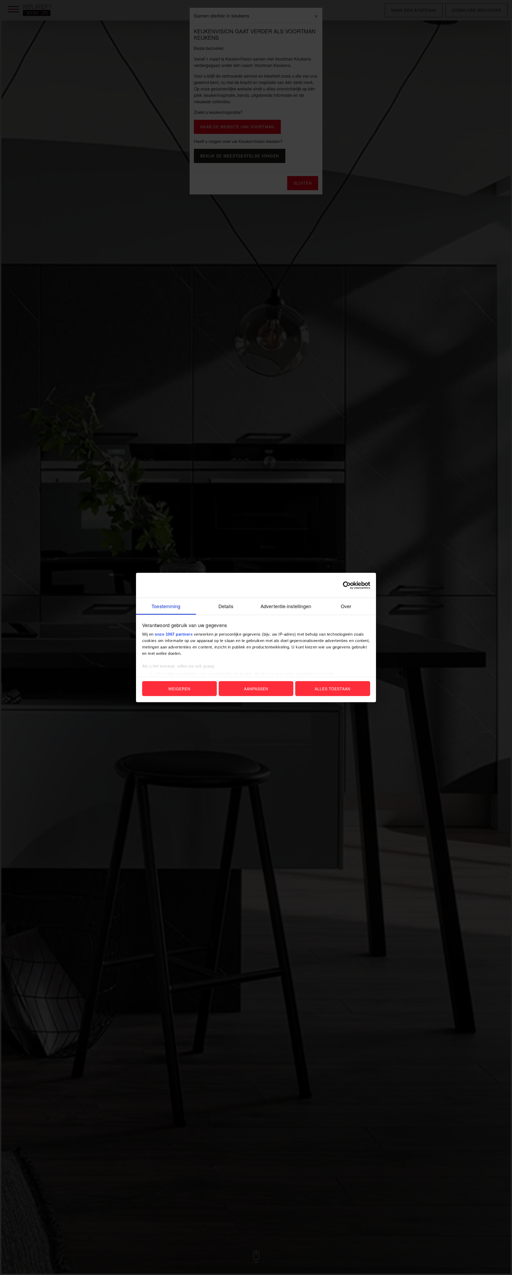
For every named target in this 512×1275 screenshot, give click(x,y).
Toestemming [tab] (165, 606)
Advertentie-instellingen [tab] (286, 606)
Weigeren (179, 688)
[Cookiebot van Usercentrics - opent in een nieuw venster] (346, 585)
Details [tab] (225, 606)
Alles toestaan (332, 688)
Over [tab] (346, 606)
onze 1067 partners (174, 634)
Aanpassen (256, 688)
